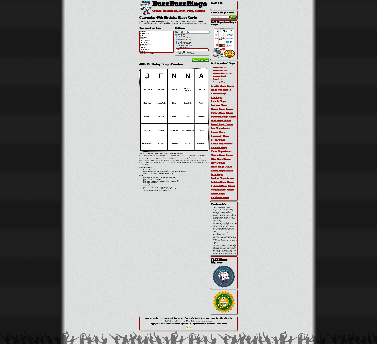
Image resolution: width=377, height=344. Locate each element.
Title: (176, 32)
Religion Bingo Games (222, 182)
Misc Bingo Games (221, 159)
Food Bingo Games (221, 121)
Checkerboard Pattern (184, 38)
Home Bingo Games (221, 151)
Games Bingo (218, 132)
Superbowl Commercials (222, 73)
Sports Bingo (218, 194)
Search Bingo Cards (222, 13)
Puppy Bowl (217, 79)
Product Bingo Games (222, 178)
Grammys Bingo (219, 82)
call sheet (203, 23)
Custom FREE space (185, 52)
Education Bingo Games (223, 117)
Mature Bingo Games (222, 155)
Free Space (181, 34)
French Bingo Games (222, 124)
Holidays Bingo (219, 148)
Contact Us (178, 318)
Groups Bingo (218, 140)
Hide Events (181, 36)
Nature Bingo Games (222, 171)
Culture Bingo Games (222, 113)
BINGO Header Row (185, 45)
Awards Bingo (218, 101)
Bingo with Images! (221, 90)
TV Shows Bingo (220, 198)
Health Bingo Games (221, 144)
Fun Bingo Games (220, 128)
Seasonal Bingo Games (223, 186)
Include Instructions (184, 42)
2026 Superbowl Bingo (223, 63)
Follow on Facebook (176, 321)
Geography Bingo (220, 136)
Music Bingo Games (221, 167)
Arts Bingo (216, 98)
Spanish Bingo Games (222, 190)
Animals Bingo (218, 94)
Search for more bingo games (199, 321)
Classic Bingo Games (222, 109)
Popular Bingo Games (222, 86)
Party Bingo (217, 174)
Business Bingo (219, 105)
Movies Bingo (218, 163)
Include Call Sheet (184, 44)
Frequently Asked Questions (197, 318)
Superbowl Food (219, 76)
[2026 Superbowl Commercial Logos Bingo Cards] (224, 57)
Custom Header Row (185, 47)
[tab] (224, 63)
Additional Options (184, 40)
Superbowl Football (220, 67)
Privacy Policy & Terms (217, 324)
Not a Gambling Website (221, 318)
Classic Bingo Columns (186, 54)
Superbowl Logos (220, 70)
